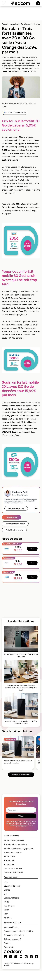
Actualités (14, 24)
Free (6, 882)
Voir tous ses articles (16, 508)
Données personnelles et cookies (18, 931)
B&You (6, 910)
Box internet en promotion (15, 844)
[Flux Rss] (36, 957)
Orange (7, 890)
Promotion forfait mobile (15, 524)
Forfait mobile (26, 24)
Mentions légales (11, 927)
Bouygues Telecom (12, 886)
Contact (7, 943)
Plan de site (9, 947)
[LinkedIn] (36, 508)
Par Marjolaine (8, 103)
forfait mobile (22, 140)
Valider (21, 816)
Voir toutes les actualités (21, 775)
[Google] (5, 957)
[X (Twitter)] (31, 957)
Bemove (6, 965)
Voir (32, 549)
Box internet (9, 860)
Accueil (4, 24)
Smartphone (9, 864)
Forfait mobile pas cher (14, 840)
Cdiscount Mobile (11, 898)
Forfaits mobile (11, 517)
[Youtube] (21, 957)
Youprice (8, 918)
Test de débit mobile (13, 868)
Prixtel (6, 902)
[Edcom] (20, 3)
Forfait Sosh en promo (14, 530)
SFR (5, 894)
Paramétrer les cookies (14, 935)
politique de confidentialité (18, 825)
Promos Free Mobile (12, 852)
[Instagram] (26, 957)
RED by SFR (9, 906)
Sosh (6, 914)
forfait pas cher (11, 210)
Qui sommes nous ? (12, 939)
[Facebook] (16, 957)
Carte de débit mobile (13, 872)
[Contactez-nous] (38, 3)
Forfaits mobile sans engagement (18, 848)
